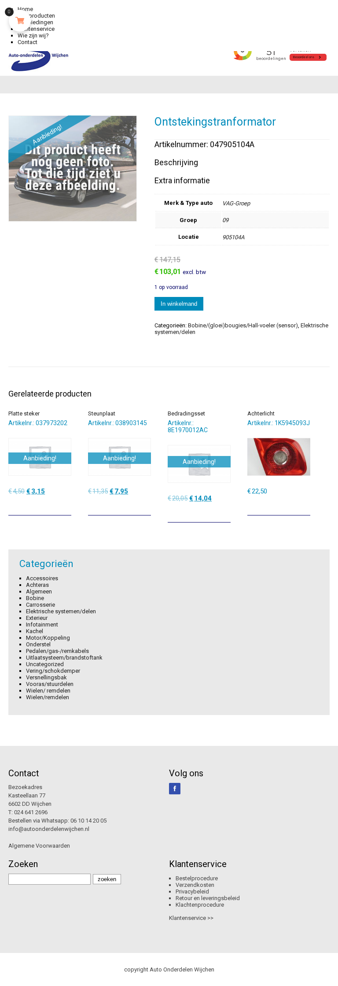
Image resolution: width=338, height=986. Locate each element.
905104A (233, 237)
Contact (27, 42)
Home (25, 9)
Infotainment (42, 624)
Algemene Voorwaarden (39, 845)
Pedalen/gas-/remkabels (57, 651)
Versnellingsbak (46, 677)
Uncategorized (45, 664)
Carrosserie (40, 604)
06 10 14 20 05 (88, 820)
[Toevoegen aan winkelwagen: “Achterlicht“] (304, 505)
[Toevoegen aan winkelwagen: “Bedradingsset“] (225, 512)
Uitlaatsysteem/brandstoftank (64, 657)
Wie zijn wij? (33, 35)
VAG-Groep (236, 203)
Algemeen (39, 591)
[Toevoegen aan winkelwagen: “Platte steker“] (65, 505)
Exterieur (37, 618)
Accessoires (42, 578)
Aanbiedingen (35, 22)
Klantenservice (36, 29)
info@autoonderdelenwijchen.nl (48, 829)
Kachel (34, 631)
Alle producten (36, 15)
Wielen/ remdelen (48, 690)
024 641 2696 (31, 812)
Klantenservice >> (191, 918)
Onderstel (38, 644)
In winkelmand (179, 303)
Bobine (35, 598)
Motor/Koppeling (48, 637)
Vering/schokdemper (53, 670)
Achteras (37, 585)
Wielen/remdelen (47, 697)
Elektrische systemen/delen (61, 611)
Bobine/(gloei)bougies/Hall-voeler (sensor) (243, 325)
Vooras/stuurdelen (49, 684)
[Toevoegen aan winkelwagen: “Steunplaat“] (145, 505)
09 (225, 220)
